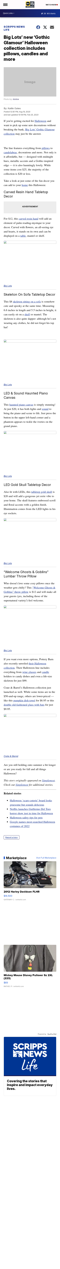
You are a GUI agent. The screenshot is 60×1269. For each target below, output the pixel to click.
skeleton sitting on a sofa (27, 301)
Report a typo (11, 837)
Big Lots (8, 285)
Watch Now (51, 5)
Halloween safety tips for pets (26, 817)
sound (45, 409)
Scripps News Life (14, 28)
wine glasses (29, 672)
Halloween (40, 121)
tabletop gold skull (41, 492)
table (23, 235)
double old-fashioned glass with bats (24, 704)
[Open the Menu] (5, 4)
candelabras (10, 152)
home (25, 185)
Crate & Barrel (11, 756)
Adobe (16, 99)
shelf (27, 314)
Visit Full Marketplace (46, 858)
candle (45, 672)
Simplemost (48, 780)
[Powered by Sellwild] (51, 1034)
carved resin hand (28, 218)
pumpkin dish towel (24, 700)
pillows (46, 148)
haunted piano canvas (21, 404)
